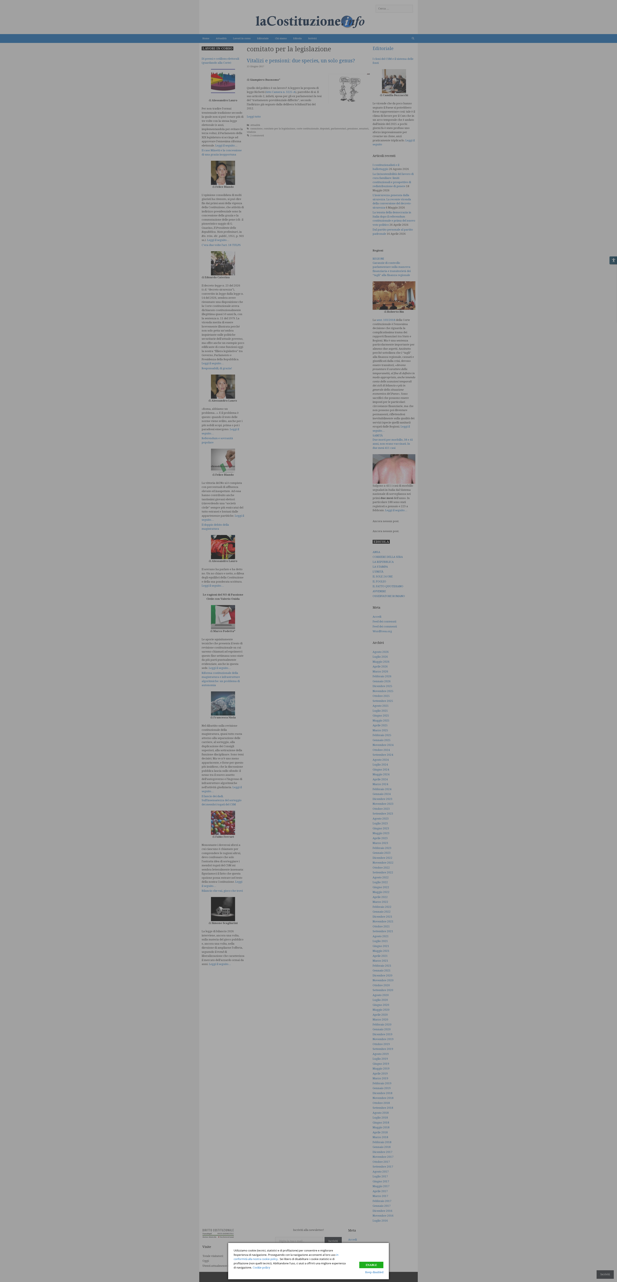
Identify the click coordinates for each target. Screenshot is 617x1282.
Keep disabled (374, 1272)
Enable (371, 1265)
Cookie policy (261, 1267)
